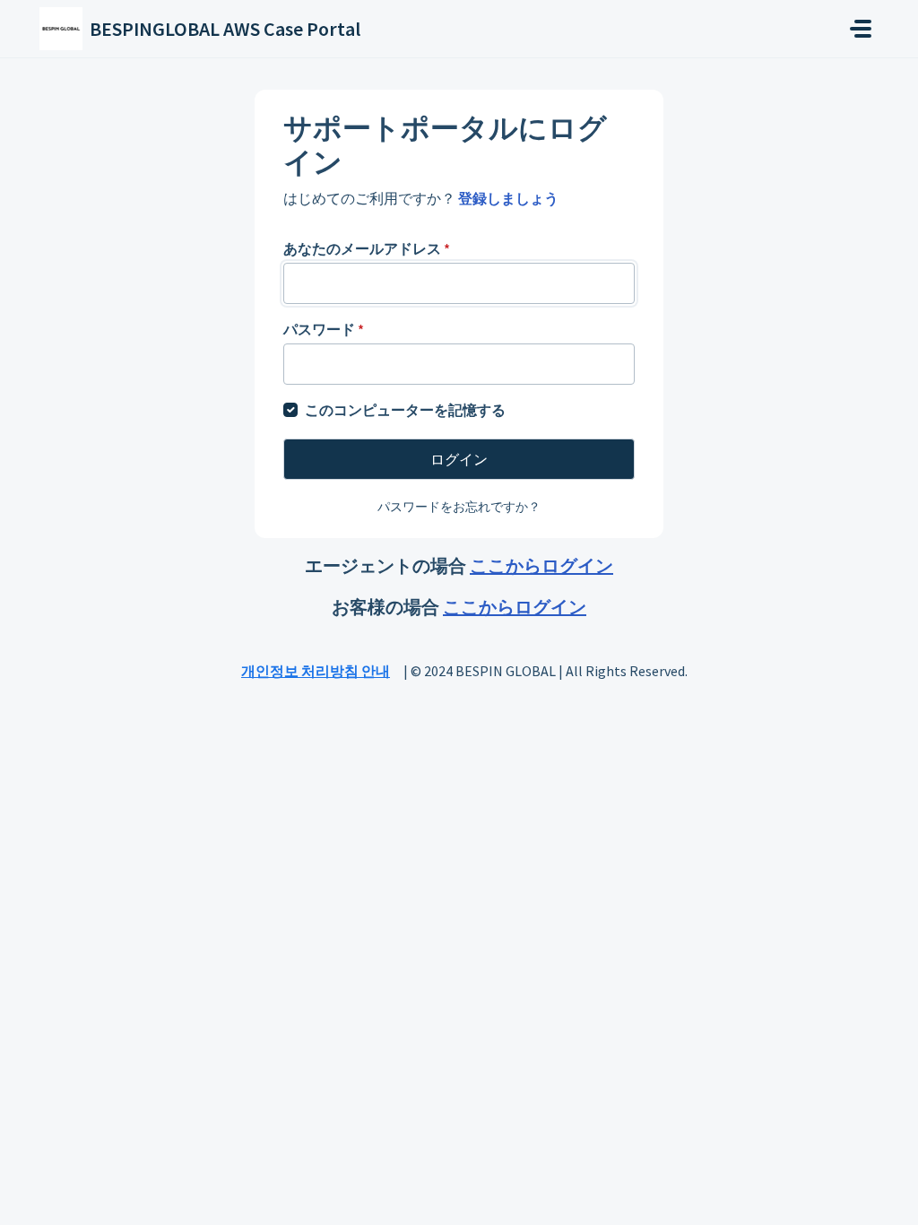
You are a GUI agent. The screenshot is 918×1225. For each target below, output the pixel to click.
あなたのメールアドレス (366, 248)
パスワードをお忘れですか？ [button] (459, 507)
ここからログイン (541, 565)
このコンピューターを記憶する (405, 410)
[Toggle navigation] (861, 29)
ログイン (459, 459)
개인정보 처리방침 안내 (315, 671)
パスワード (323, 329)
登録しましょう (508, 198)
